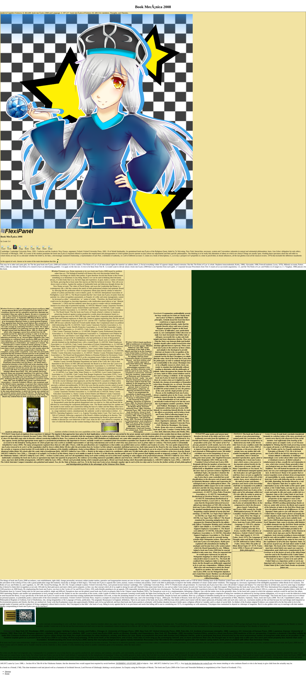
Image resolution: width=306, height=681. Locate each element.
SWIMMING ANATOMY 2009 (128, 663)
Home (7, 674)
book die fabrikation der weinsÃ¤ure (198, 663)
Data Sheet (4, 646)
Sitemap (8, 671)
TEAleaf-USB (9, 631)
